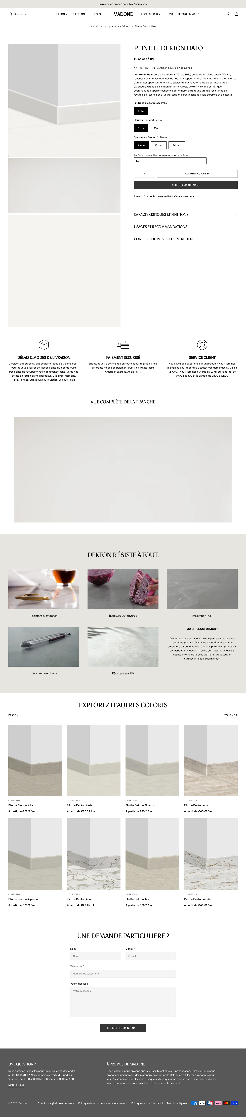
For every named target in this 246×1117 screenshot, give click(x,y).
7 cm (141, 128)
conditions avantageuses (148, 4)
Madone (123, 14)
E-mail (130, 948)
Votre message (79, 983)
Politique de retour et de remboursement (102, 1103)
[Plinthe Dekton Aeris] (93, 760)
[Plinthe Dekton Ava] (152, 854)
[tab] (13, 715)
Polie (141, 111)
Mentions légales (177, 1103)
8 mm (141, 145)
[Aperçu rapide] (57, 732)
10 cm (157, 128)
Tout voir (231, 715)
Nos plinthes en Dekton (116, 26)
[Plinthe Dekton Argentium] (35, 854)
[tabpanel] (123, 816)
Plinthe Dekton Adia (20, 805)
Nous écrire (16, 1085)
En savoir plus (67, 379)
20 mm (177, 145)
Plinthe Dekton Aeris (79, 805)
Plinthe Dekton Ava (137, 899)
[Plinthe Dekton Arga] (211, 760)
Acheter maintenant (186, 185)
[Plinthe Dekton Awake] (211, 854)
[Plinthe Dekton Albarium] (152, 760)
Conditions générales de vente (56, 1103)
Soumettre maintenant (123, 1028)
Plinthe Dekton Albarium (140, 805)
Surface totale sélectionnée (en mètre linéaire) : (162, 155)
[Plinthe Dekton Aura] (93, 854)
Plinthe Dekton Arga (196, 805)
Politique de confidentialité (147, 1103)
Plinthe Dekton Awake (197, 899)
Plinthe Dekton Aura (79, 899)
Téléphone (77, 966)
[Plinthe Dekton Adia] (35, 760)
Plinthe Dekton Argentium (24, 899)
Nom (73, 948)
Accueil (94, 26)
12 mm (158, 145)
